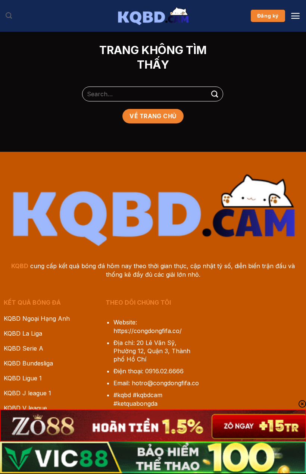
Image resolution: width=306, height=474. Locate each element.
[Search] (9, 15)
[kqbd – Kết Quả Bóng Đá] (153, 15)
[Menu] (295, 16)
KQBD (19, 266)
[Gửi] (214, 94)
